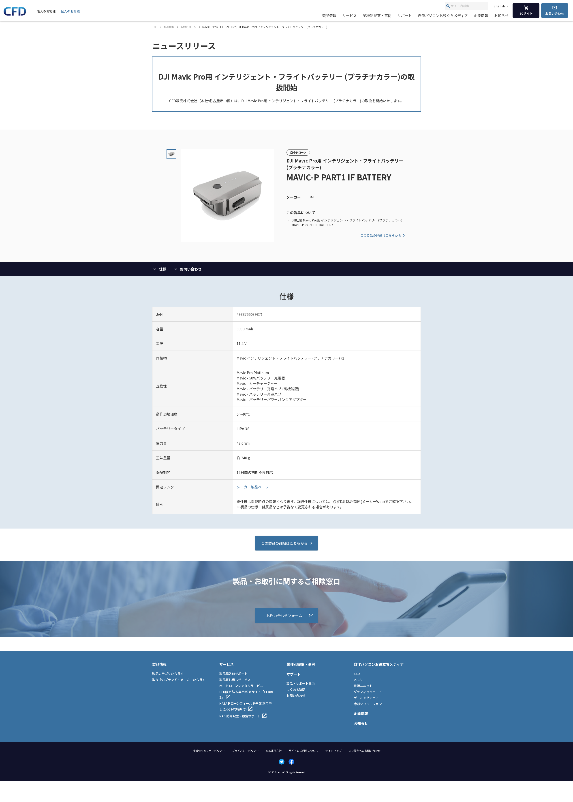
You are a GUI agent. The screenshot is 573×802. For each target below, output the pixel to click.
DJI (312, 196)
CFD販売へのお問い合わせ (365, 750)
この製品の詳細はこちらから (380, 235)
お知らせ (501, 15)
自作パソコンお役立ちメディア (443, 15)
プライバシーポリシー (245, 750)
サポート (405, 15)
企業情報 (481, 15)
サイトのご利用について (303, 750)
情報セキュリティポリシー (209, 750)
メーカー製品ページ (253, 487)
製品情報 (329, 15)
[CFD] (15, 14)
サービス (349, 15)
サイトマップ (333, 750)
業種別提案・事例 (377, 15)
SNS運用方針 (274, 750)
